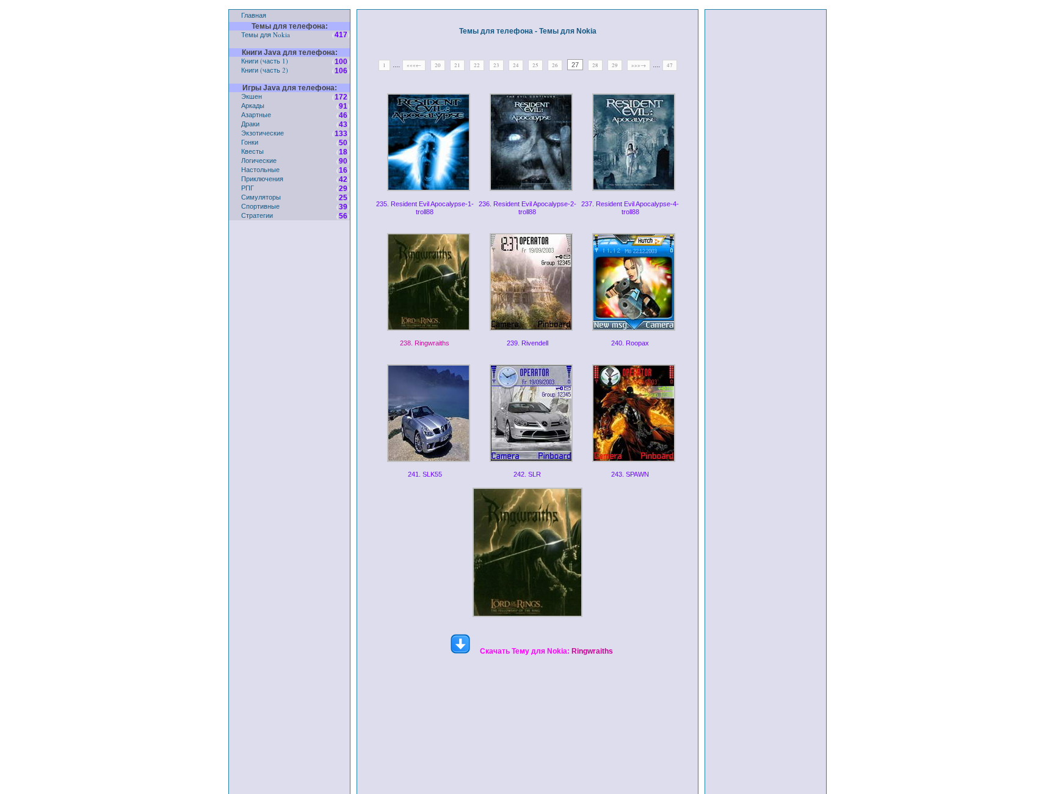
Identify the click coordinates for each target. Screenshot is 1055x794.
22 (477, 65)
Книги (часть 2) (264, 69)
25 (535, 65)
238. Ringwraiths (424, 343)
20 (438, 65)
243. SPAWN (630, 474)
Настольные (260, 169)
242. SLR (527, 474)
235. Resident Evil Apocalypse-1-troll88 (425, 207)
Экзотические (262, 132)
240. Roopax (630, 343)
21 (457, 65)
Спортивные (260, 206)
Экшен (251, 96)
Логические (259, 160)
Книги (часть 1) (264, 60)
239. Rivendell (527, 343)
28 (595, 65)
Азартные (256, 114)
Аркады (252, 105)
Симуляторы (261, 196)
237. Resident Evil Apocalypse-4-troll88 (630, 207)
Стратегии (257, 215)
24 (516, 65)
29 (615, 65)
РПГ (247, 187)
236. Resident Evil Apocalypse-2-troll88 (527, 207)
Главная (253, 15)
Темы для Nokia (265, 34)
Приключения (262, 178)
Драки (250, 123)
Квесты (252, 151)
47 (670, 65)
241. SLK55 (425, 474)
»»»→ (638, 65)
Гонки (249, 141)
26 (555, 65)
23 (496, 65)
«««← (414, 65)
